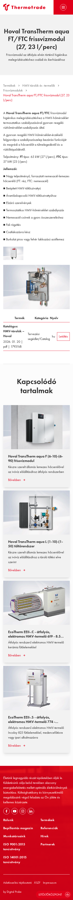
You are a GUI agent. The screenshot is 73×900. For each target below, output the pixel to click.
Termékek (9, 85)
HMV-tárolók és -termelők (38, 85)
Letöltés (63, 336)
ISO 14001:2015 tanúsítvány (15, 859)
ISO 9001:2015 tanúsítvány (14, 846)
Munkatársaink (14, 836)
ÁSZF (37, 882)
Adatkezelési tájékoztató (17, 882)
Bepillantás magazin (18, 828)
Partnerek (48, 844)
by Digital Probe (12, 892)
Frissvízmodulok (13, 90)
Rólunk (8, 820)
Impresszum (50, 882)
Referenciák (49, 828)
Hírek (44, 836)
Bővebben (14, 480)
